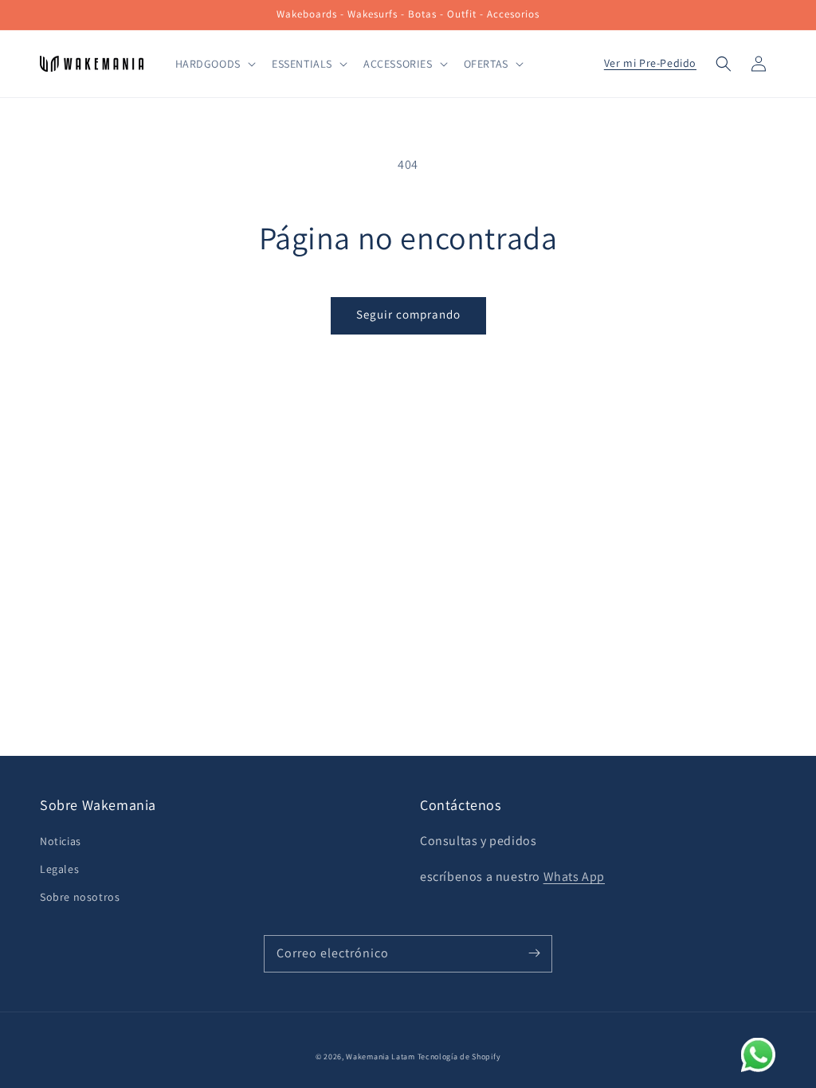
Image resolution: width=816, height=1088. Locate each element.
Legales (59, 869)
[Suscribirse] (533, 953)
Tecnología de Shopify (459, 1056)
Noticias (60, 841)
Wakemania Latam (380, 1056)
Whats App (574, 876)
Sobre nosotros (80, 897)
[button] (723, 63)
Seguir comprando (408, 314)
